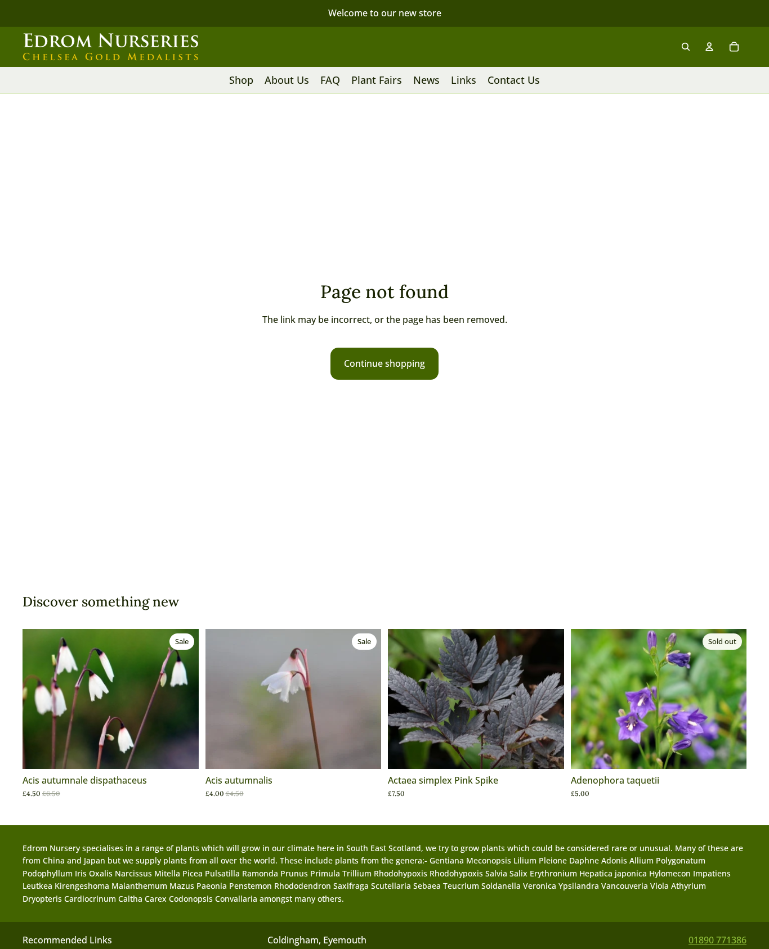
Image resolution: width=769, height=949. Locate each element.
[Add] (181, 751)
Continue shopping (384, 363)
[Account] (709, 46)
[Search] (685, 46)
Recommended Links (67, 940)
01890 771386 (717, 940)
